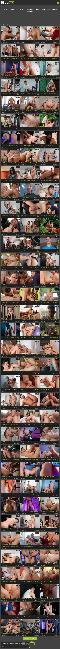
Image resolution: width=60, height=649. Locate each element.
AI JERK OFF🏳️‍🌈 (13, 9)
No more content (30, 639)
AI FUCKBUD (30, 9)
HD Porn (22, 9)
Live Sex (5, 9)
